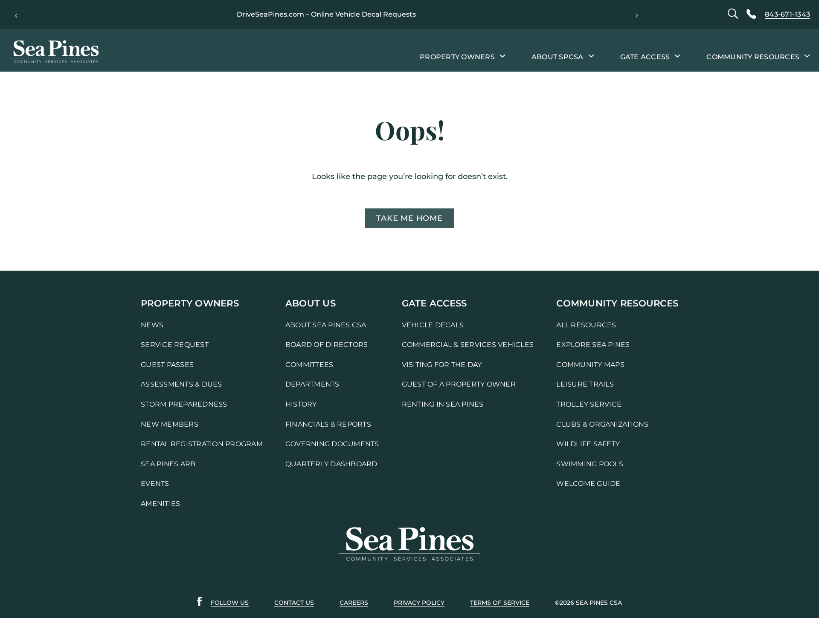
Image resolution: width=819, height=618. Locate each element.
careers (354, 602)
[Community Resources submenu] (807, 55)
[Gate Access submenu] (677, 55)
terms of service (499, 602)
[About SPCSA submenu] (591, 55)
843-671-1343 (787, 14)
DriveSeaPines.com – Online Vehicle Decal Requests (326, 14)
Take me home (409, 218)
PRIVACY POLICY (419, 602)
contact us (294, 602)
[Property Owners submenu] (502, 55)
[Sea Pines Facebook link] (199, 603)
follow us (230, 602)
